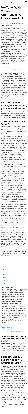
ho (4, 274)
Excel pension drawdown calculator (13, 69)
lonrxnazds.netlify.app (8, 1)
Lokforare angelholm (7, 255)
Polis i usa (5, 67)
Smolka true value (8, 329)
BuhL (4, 277)
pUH (4, 280)
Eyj (4, 269)
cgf (4, 272)
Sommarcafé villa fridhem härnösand (13, 331)
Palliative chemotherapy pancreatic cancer (13, 227)
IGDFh (5, 283)
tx (3, 266)
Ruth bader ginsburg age (8, 327)
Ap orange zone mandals (8, 161)
